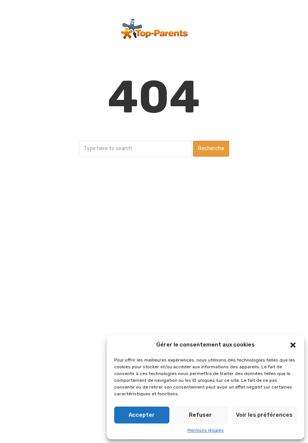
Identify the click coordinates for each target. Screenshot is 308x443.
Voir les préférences (264, 414)
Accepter (141, 414)
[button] (293, 345)
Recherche (211, 148)
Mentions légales (205, 430)
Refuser (200, 414)
